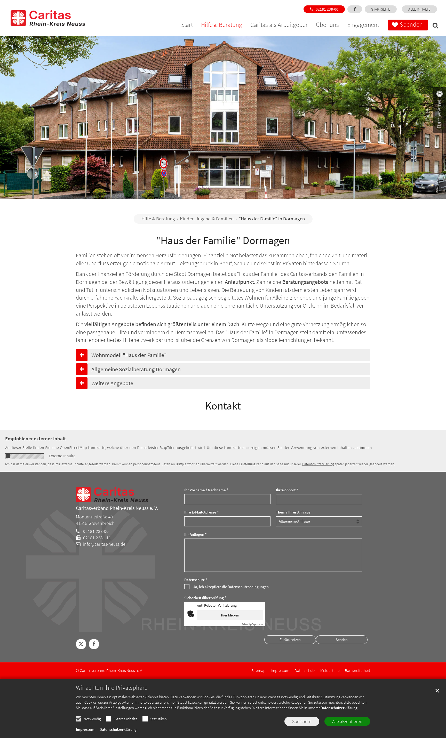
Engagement (363, 25)
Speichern (302, 721)
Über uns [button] (327, 25)
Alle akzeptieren (347, 721)
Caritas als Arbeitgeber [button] (279, 25)
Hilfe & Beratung (158, 218)
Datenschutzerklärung (339, 707)
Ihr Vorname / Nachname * (206, 489)
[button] (433, 26)
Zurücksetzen (290, 639)
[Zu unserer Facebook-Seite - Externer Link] (354, 9)
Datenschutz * (195, 579)
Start (187, 25)
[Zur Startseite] (41, 13)
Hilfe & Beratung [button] (221, 25)
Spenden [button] (411, 24)
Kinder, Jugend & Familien (207, 218)
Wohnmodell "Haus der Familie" (128, 355)
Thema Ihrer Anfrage (293, 512)
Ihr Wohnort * (287, 489)
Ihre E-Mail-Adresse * (201, 512)
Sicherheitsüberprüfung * (205, 597)
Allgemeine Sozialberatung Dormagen (136, 369)
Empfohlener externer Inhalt (35, 439)
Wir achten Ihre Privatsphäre (112, 688)
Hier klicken (230, 615)
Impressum (85, 729)
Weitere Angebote (112, 383)
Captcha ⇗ (252, 624)
